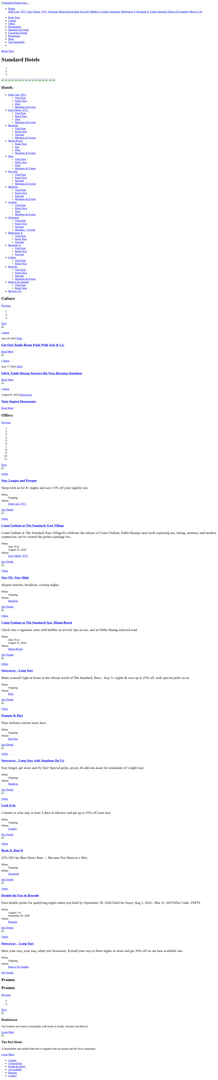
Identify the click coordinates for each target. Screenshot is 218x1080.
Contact (12, 1075)
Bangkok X (142, 11)
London (105, 11)
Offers (11, 23)
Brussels (162, 11)
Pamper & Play (12, 715)
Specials (19, 134)
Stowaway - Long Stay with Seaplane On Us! (32, 760)
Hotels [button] (11, 8)
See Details (7, 509)
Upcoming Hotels (17, 32)
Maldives (95, 11)
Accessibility (15, 1069)
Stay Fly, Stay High (15, 577)
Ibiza (76, 11)
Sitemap (12, 1072)
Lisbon (153, 11)
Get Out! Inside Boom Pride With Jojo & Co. (33, 345)
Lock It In (8, 805)
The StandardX (16, 42)
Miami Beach (66, 11)
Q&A (20, 366)
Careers (12, 1060)
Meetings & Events (18, 29)
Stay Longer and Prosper (19, 480)
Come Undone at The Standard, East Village (32, 525)
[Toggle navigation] (28, 3)
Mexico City (196, 11)
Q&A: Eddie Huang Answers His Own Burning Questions (41, 373)
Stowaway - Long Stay (17, 670)
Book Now (14, 17)
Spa (17, 146)
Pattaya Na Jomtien (178, 11)
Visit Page (20, 97)
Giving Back (15, 1063)
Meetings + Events (25, 229)
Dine (17, 103)
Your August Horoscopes (18, 401)
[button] (6, 305)
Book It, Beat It (12, 850)
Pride (19, 338)
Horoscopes (25, 394)
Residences (14, 35)
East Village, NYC (37, 11)
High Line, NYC (17, 11)
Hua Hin (84, 11)
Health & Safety (17, 1066)
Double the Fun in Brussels (20, 895)
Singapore (115, 11)
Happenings (14, 26)
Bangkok (53, 11)
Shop (11, 39)
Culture (12, 20)
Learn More (7, 1032)
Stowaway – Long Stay (17, 943)
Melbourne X (128, 11)
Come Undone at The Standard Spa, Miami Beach (36, 622)
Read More (7, 351)
